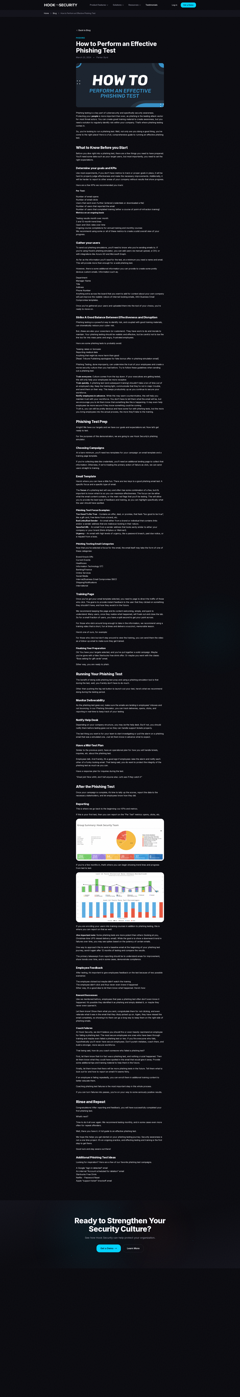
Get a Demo (188, 5)
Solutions (117, 5)
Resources (133, 5)
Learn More (133, 1248)
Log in (174, 5)
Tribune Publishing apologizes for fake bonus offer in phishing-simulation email (120, 358)
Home (46, 13)
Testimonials (151, 5)
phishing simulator (104, 251)
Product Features (98, 5)
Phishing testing (83, 113)
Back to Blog (84, 30)
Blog (55, 13)
